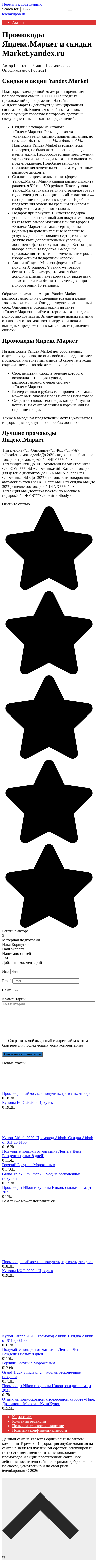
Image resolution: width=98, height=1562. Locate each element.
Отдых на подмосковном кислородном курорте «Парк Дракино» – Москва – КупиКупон (48, 1401)
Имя (5, 971)
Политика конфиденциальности (39, 1430)
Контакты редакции (29, 1421)
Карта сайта (22, 1417)
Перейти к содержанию (22, 4)
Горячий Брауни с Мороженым (28, 1165)
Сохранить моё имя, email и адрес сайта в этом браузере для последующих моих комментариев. (45, 1042)
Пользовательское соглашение (38, 1426)
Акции (18, 22)
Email (6, 981)
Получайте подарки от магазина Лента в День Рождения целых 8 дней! (41, 1153)
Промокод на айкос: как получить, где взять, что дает (47, 1093)
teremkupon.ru (13, 14)
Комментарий (14, 999)
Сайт (6, 990)
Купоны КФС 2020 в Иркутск (27, 1102)
